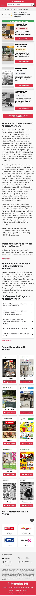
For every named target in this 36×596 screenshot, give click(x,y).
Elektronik (8, 562)
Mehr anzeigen (6, 258)
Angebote (8, 558)
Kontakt (5, 587)
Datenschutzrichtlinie (21, 590)
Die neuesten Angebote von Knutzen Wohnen (18, 115)
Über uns (11, 587)
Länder (11, 590)
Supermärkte (25, 558)
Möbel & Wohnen (10, 9)
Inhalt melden (18, 587)
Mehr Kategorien (6, 565)
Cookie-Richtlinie (28, 587)
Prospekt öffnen (24, 39)
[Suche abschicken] (32, 4)
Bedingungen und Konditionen (18, 593)
